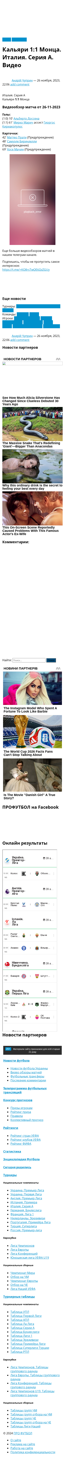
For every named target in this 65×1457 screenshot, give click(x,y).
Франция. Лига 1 (22, 1214)
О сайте (15, 1440)
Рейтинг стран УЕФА (24, 1136)
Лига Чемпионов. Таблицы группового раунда (29, 1369)
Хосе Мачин (15, 149)
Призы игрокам (21, 1108)
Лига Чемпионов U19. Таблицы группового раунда (32, 1393)
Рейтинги (10, 1128)
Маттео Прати (17, 137)
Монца (34, 314)
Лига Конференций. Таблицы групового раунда (30, 1385)
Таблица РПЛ (19, 1352)
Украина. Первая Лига (26, 1194)
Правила (16, 1116)
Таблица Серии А (22, 1328)
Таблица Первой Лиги (26, 1316)
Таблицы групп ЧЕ (23, 1418)
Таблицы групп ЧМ (23, 1410)
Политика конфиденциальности (32, 1452)
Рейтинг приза (20, 1112)
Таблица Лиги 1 (21, 1336)
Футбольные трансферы (27, 1076)
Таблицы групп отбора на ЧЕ (30, 1422)
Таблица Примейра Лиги (28, 1344)
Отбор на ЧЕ (19, 1285)
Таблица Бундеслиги (24, 1332)
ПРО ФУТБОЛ (23, 1433)
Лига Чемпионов (22, 1246)
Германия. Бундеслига (26, 1210)
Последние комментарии (28, 1080)
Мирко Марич (23, 122)
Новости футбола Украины (29, 1068)
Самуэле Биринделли (22, 141)
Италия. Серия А (21, 1206)
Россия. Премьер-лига (26, 1230)
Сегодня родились (17, 1167)
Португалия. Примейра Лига (30, 1222)
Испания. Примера (23, 1202)
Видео (6, 40)
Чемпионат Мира (22, 1273)
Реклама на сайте (22, 1444)
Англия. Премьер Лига (26, 1198)
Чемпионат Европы (24, 1281)
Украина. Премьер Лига (27, 1190)
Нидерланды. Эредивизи (27, 1218)
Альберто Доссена (26, 118)
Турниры (10, 1175)
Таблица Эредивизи (24, 1340)
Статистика (12, 1151)
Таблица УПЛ (19, 1312)
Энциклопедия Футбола (21, 1159)
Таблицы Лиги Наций (25, 1426)
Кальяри (23, 314)
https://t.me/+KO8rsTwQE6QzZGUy (26, 270)
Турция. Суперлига (23, 1226)
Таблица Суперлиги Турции (29, 1348)
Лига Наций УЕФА (22, 1289)
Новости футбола (16, 1061)
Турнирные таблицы (19, 1297)
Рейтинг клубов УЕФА (25, 1140)
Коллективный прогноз (26, 1120)
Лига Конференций (24, 1254)
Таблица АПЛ (19, 1320)
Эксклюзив (19, 40)
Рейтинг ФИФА (20, 1144)
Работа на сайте (21, 1448)
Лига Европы (19, 1250)
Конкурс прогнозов (17, 1100)
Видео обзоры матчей (26, 1072)
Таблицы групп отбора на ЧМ (31, 1414)
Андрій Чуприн (22, 80)
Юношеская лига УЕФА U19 (29, 1258)
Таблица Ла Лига (22, 1324)
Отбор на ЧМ (19, 1277)
